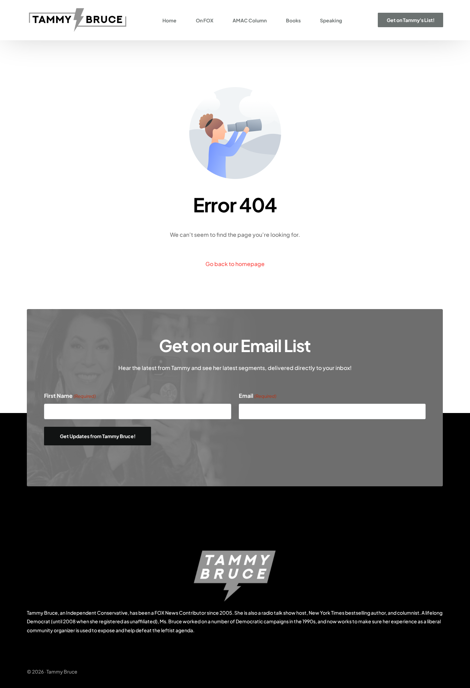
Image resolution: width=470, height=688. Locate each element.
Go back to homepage (235, 263)
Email (257, 395)
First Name (70, 395)
